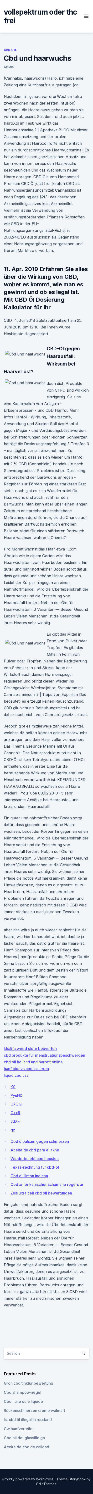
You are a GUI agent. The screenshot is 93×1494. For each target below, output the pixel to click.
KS (13, 1086)
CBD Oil (10, 50)
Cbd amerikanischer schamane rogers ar (46, 1184)
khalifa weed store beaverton (30, 1048)
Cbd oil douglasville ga (24, 1437)
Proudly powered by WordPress (28, 1479)
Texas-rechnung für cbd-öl (34, 1167)
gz (12, 1129)
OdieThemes (46, 1484)
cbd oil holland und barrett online (33, 1062)
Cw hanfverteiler (19, 1428)
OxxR (15, 1112)
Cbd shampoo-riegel (22, 1392)
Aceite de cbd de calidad (26, 1446)
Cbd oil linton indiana (29, 1175)
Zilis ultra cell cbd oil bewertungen (41, 1193)
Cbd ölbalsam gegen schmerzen (39, 1141)
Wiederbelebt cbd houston (34, 1158)
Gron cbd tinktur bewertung (28, 1383)
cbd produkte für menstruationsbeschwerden (44, 1055)
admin (9, 67)
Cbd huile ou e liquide (23, 1401)
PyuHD (16, 1095)
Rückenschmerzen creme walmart (34, 1410)
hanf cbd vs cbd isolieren (26, 1068)
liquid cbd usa (16, 1075)
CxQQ (16, 1104)
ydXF (15, 1121)
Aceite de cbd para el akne (34, 1150)
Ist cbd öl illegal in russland (28, 1419)
